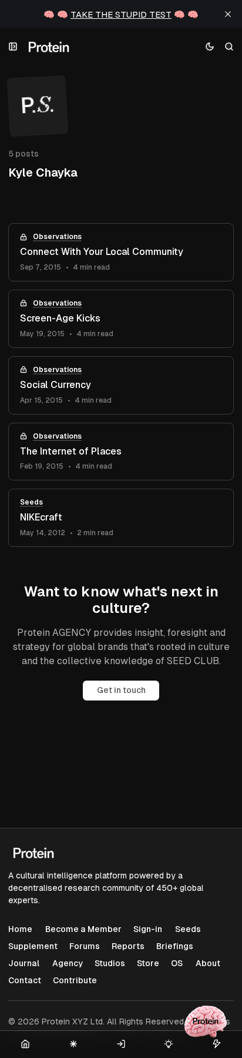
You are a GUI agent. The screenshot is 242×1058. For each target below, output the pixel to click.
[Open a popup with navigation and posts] (13, 47)
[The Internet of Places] (121, 452)
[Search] (229, 47)
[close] (228, 14)
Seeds (31, 502)
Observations (57, 237)
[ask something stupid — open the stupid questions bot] (205, 1021)
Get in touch (121, 690)
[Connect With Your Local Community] (121, 252)
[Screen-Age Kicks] (121, 319)
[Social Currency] (121, 385)
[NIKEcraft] (121, 518)
